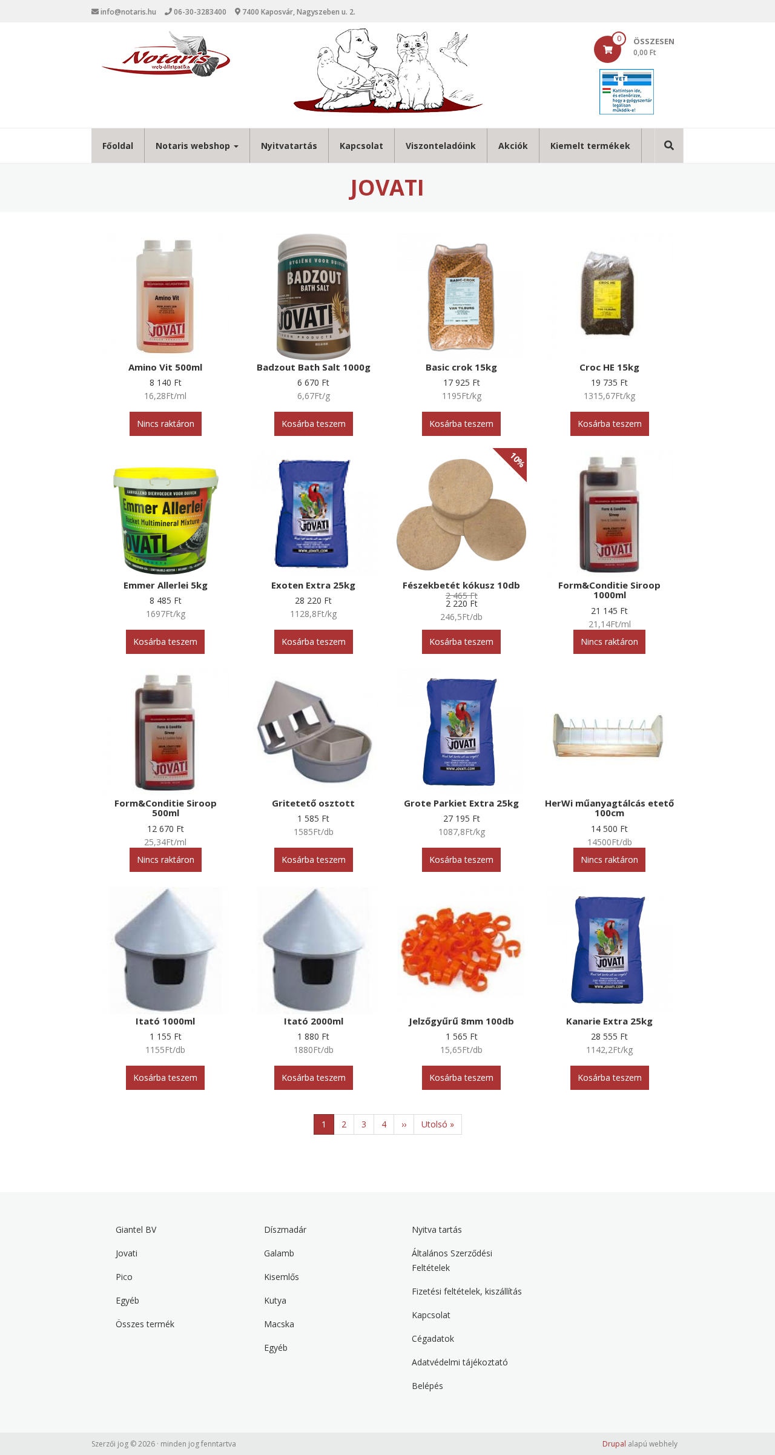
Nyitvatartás (289, 145)
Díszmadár (285, 1229)
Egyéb (127, 1300)
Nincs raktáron (165, 423)
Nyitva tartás (437, 1229)
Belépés (427, 1385)
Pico (124, 1276)
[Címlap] (166, 54)
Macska (279, 1324)
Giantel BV (136, 1229)
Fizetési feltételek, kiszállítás (467, 1291)
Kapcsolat (361, 145)
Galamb (279, 1253)
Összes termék (145, 1324)
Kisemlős (281, 1276)
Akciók (513, 145)
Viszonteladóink (441, 145)
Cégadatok (433, 1338)
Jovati (126, 1253)
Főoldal (117, 145)
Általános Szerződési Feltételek (452, 1260)
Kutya (275, 1300)
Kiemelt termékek (590, 145)
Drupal (614, 1444)
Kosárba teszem (314, 423)
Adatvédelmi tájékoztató (460, 1362)
